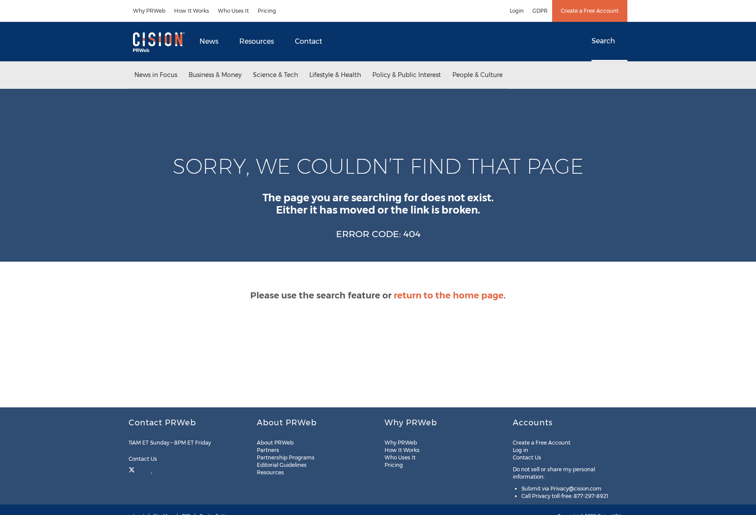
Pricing (267, 10)
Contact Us (143, 458)
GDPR (540, 10)
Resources (256, 41)
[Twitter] (133, 469)
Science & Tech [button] (275, 75)
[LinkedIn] (152, 469)
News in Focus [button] (155, 75)
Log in (520, 450)
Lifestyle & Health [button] (335, 75)
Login (517, 10)
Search (603, 41)
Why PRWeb (149, 10)
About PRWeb (275, 442)
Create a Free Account (590, 10)
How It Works (191, 10)
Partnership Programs (286, 457)
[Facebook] (142, 469)
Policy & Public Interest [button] (406, 75)
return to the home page (449, 295)
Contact (308, 41)
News (209, 41)
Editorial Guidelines (282, 465)
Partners (268, 450)
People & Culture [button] (477, 75)
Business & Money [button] (215, 75)
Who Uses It (233, 10)
